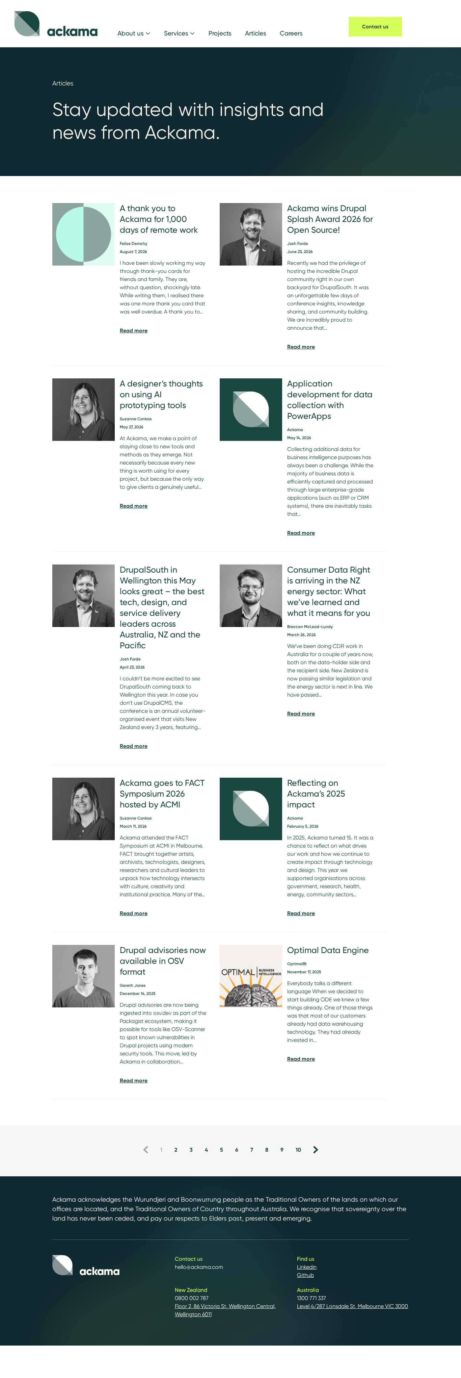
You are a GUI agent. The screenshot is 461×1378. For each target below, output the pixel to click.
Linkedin (307, 1267)
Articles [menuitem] (255, 33)
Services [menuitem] (176, 33)
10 (298, 1150)
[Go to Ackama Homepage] (56, 23)
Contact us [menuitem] (375, 27)
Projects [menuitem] (220, 33)
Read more (133, 330)
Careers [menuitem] (291, 33)
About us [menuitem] (130, 33)
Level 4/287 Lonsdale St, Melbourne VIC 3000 (352, 1306)
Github (305, 1275)
